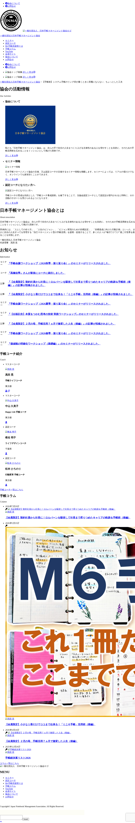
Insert (26, 819)
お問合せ (11, 6)
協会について (13, 3)
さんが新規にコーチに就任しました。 (37, 273)
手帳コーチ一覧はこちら (11, 490)
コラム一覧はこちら (9, 763)
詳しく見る (28, 72)
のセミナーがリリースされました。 (59, 263)
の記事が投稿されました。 (70, 294)
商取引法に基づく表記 (10, 802)
